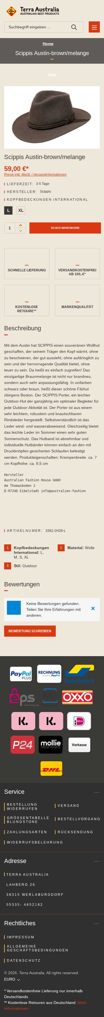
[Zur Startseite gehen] (33, 11)
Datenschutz (24, 961)
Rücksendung (75, 832)
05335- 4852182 (24, 905)
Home (48, 43)
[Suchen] (74, 27)
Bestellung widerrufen (22, 806)
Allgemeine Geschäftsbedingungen (38, 948)
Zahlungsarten (27, 832)
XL (21, 210)
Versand (69, 806)
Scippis (45, 192)
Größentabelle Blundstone (28, 820)
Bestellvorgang (79, 819)
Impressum (21, 937)
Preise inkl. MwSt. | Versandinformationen (35, 175)
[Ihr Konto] (80, 11)
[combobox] (34, 27)
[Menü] (94, 27)
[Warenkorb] (93, 11)
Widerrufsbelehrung (35, 842)
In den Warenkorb (65, 227)
